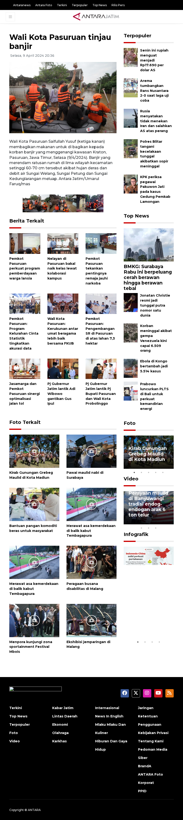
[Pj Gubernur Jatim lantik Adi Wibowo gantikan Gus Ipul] (62, 368)
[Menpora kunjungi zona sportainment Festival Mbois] (34, 620)
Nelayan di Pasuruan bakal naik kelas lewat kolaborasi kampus (62, 268)
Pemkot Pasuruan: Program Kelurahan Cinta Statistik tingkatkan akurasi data (23, 334)
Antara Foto (43, 5)
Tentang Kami (150, 741)
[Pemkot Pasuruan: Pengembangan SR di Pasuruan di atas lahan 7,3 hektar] (101, 303)
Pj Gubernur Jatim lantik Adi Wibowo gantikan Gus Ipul (61, 394)
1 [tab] (134, 472)
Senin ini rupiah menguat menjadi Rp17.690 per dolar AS (154, 60)
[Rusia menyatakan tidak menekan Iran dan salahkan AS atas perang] (131, 118)
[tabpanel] (149, 452)
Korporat (146, 783)
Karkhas (59, 741)
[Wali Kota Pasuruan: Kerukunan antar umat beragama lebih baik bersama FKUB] (62, 303)
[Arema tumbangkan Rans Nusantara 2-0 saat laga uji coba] (131, 87)
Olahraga (60, 733)
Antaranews (21, 5)
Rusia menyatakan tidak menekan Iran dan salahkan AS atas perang (156, 121)
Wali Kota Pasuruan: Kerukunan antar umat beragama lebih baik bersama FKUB (62, 331)
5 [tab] (163, 472)
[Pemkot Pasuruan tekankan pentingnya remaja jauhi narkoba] (101, 243)
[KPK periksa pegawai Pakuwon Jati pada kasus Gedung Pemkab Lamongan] (131, 183)
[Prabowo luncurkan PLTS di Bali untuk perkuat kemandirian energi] (131, 391)
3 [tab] (148, 472)
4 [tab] (155, 472)
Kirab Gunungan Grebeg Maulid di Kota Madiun (147, 454)
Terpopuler (80, 5)
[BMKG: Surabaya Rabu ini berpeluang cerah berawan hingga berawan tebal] (149, 244)
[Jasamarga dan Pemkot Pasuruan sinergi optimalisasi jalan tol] (24, 368)
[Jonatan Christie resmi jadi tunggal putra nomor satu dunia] (131, 302)
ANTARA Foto (150, 774)
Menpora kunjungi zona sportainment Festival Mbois (30, 647)
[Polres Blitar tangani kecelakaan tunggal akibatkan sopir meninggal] (131, 148)
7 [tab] (170, 521)
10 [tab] (155, 528)
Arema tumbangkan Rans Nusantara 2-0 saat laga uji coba (154, 91)
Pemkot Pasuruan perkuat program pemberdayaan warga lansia (24, 268)
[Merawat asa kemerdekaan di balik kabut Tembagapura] (91, 504)
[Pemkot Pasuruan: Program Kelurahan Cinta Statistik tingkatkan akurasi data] (24, 303)
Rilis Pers (118, 5)
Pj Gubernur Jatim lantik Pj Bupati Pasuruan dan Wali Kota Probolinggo (101, 394)
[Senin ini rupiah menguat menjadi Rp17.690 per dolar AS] (131, 57)
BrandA (144, 766)
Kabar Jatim (62, 708)
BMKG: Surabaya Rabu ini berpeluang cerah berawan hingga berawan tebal (148, 277)
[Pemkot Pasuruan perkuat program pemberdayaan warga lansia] (24, 243)
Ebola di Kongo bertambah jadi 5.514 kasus (154, 366)
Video (131, 479)
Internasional (107, 708)
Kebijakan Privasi (153, 733)
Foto (130, 423)
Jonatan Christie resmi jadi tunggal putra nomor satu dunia (155, 305)
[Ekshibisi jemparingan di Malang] (91, 620)
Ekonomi (60, 724)
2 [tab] (141, 472)
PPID (142, 791)
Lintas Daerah (64, 716)
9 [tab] (148, 528)
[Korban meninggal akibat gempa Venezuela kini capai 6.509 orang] (131, 333)
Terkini (62, 5)
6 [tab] (163, 521)
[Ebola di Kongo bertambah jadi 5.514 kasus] (131, 368)
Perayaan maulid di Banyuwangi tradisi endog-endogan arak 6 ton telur (148, 504)
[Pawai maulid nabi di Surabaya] (91, 451)
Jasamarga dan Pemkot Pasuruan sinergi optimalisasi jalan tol (24, 394)
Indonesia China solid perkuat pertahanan (148, 623)
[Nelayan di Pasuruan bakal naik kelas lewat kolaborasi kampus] (62, 243)
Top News (99, 5)
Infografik (136, 534)
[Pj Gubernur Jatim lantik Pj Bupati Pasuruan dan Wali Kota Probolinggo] (101, 368)
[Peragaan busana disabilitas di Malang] (91, 562)
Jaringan (145, 708)
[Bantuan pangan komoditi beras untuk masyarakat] (34, 504)
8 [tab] (141, 528)
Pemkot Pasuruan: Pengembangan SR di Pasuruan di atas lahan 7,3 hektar (100, 331)
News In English (109, 716)
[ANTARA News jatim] (96, 16)
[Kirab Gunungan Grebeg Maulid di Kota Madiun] (34, 451)
